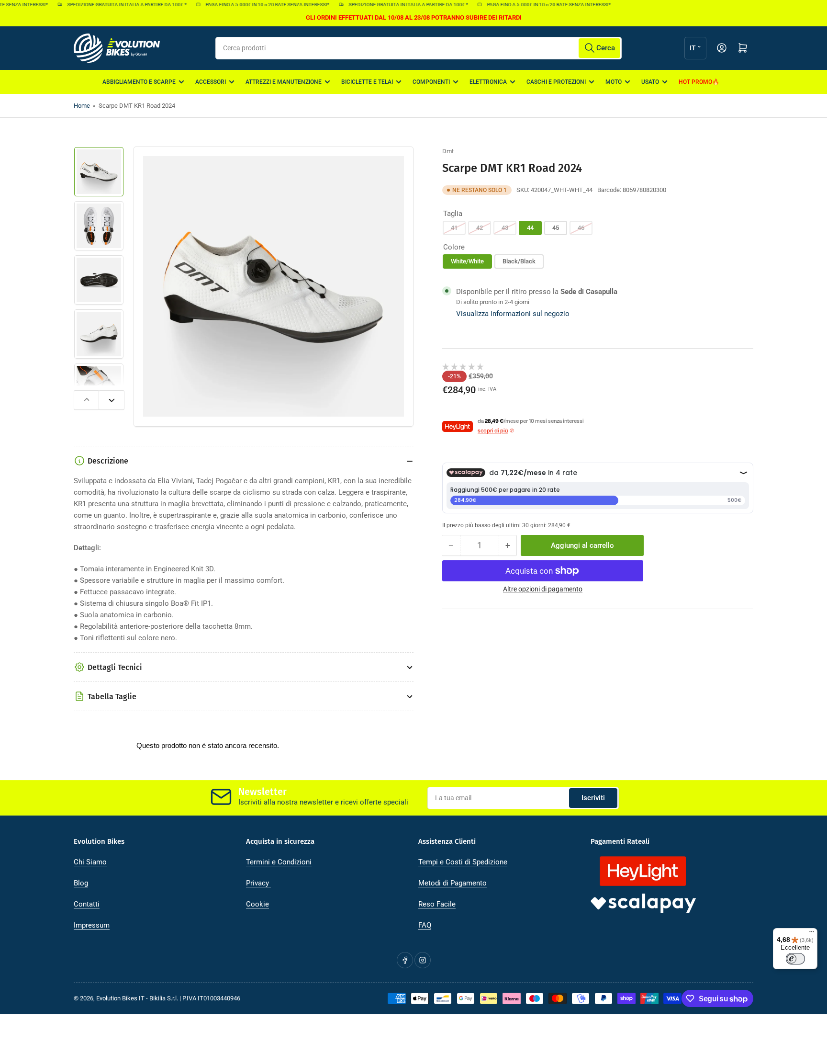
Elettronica (488, 82)
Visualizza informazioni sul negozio (513, 313)
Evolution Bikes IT (120, 998)
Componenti (431, 82)
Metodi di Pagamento (452, 883)
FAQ (424, 925)
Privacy (258, 883)
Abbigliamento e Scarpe (139, 82)
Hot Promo (695, 82)
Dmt (448, 151)
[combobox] (418, 48)
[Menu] (811, 934)
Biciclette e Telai (367, 82)
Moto (613, 82)
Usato (650, 82)
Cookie (257, 904)
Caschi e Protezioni (556, 82)
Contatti (87, 904)
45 (555, 227)
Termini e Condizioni (279, 862)
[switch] (795, 958)
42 (479, 227)
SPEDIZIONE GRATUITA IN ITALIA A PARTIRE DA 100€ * (118, 4)
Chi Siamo (90, 862)
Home (82, 105)
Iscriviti (593, 798)
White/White (467, 261)
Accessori (210, 82)
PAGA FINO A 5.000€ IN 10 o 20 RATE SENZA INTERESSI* (259, 4)
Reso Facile (437, 904)
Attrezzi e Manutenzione (284, 82)
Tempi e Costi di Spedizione (462, 862)
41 (454, 227)
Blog (81, 883)
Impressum (92, 925)
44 (530, 227)
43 (505, 227)
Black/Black (519, 261)
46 (581, 227)
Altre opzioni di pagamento (542, 589)
